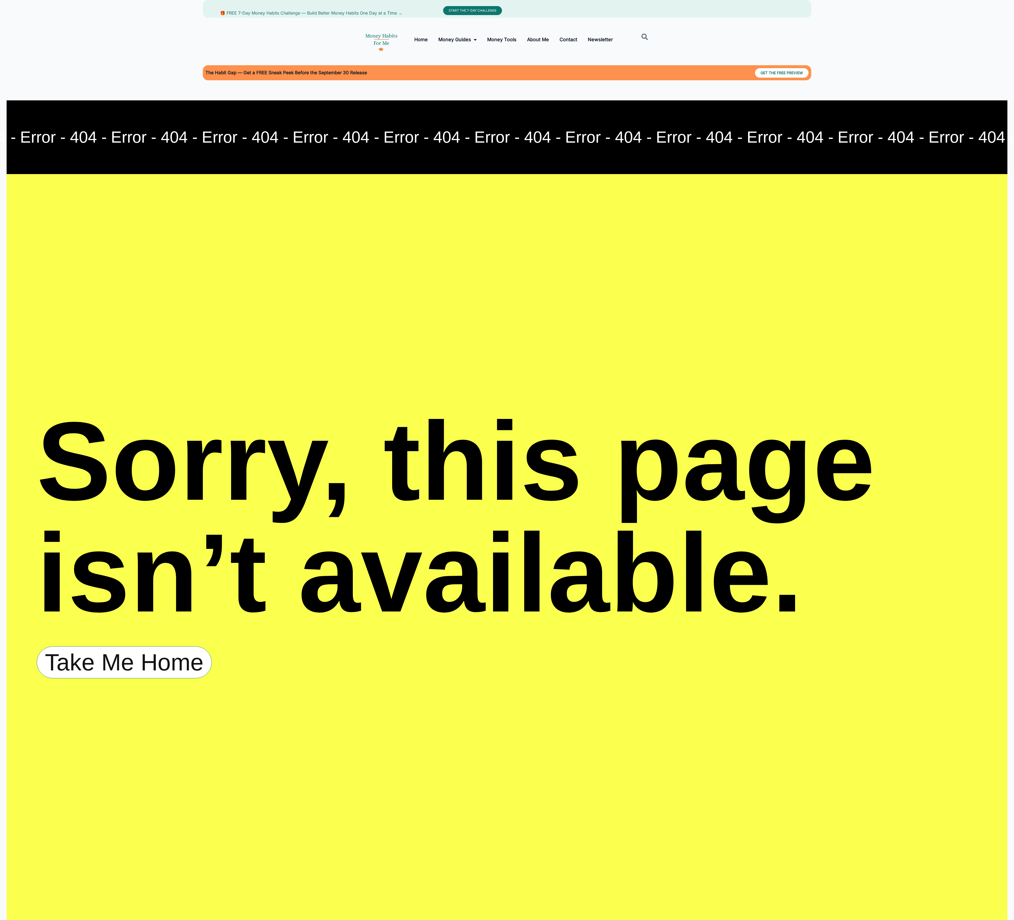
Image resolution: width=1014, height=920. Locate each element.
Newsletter (600, 39)
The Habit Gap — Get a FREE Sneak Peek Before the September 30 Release (286, 72)
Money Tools (502, 39)
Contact (568, 39)
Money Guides (454, 39)
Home (421, 39)
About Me (538, 39)
